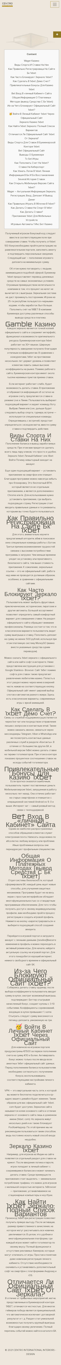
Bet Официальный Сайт (31, 150)
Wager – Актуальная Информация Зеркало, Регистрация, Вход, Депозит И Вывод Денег (31, 195)
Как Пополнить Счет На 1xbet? (32, 162)
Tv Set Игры (31, 158)
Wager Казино (31, 60)
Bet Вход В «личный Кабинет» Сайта (32, 93)
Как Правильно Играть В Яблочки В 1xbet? (31, 203)
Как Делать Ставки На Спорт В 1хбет (31, 207)
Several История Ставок (31, 179)
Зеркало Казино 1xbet (31, 122)
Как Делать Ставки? (31, 211)
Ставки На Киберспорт (31, 167)
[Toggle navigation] (54, 4)
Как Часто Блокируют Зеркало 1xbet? (32, 77)
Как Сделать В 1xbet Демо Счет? (31, 81)
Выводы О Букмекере (31, 154)
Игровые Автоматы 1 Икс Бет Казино (31, 224)
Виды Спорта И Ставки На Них (32, 64)
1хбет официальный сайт (31, 1063)
